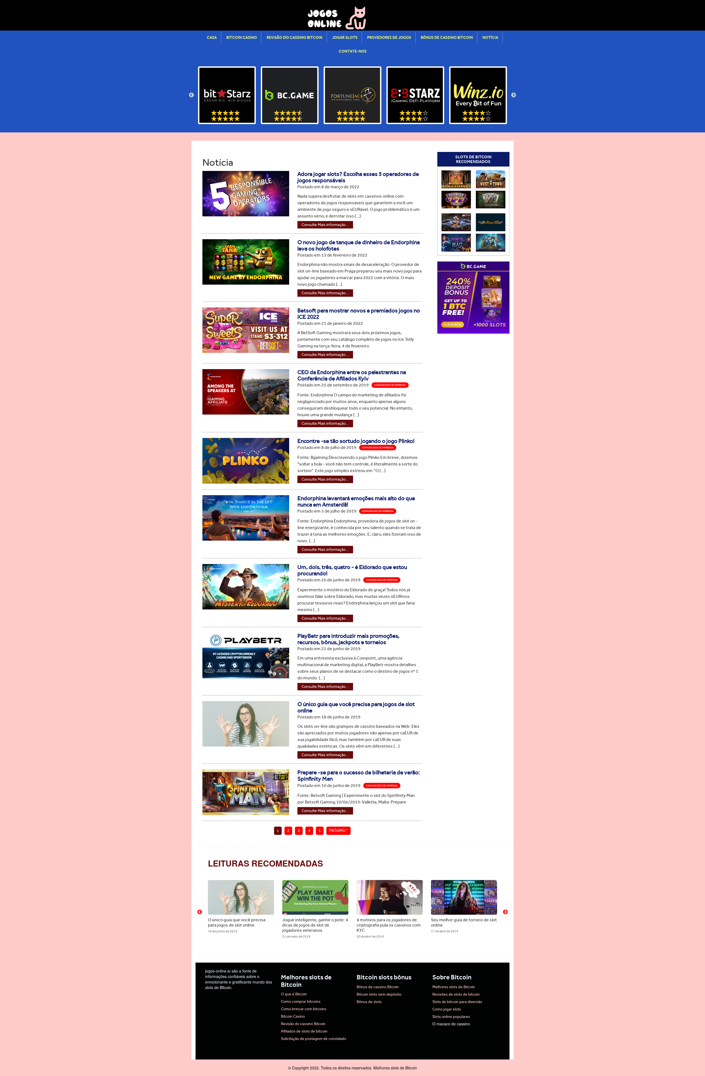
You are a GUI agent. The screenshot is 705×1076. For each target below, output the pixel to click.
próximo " (338, 830)
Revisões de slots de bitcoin (456, 994)
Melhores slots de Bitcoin (453, 987)
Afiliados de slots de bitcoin (304, 1031)
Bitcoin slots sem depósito (379, 994)
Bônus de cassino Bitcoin (447, 37)
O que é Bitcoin (294, 994)
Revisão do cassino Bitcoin (294, 37)
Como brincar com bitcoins (303, 1009)
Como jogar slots (446, 1009)
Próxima (513, 95)
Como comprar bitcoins (301, 1001)
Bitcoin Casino (241, 37)
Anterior (191, 95)
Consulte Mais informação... (325, 224)
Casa (212, 37)
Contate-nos (353, 51)
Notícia (490, 37)
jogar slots (344, 37)
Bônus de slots (369, 1001)
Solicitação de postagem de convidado (313, 1038)
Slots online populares (451, 1016)
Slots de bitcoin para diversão (457, 1001)
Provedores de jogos (389, 37)
